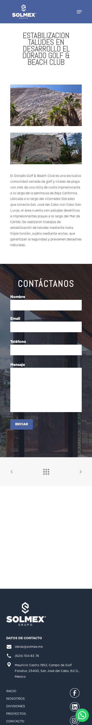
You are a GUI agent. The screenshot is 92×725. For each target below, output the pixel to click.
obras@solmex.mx (29, 646)
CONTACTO (15, 721)
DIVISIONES (15, 706)
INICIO (11, 691)
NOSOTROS (15, 698)
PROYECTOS (16, 713)
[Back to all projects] (46, 470)
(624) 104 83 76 (27, 656)
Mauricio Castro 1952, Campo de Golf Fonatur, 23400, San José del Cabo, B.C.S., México (47, 671)
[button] (82, 715)
